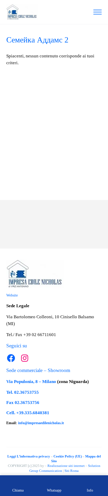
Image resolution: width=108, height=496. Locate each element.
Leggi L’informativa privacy (28, 456)
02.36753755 (26, 392)
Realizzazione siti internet (66, 466)
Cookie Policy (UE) (67, 456)
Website (12, 295)
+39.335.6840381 (32, 412)
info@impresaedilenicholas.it (41, 423)
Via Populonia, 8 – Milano (31, 381)
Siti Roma (71, 471)
